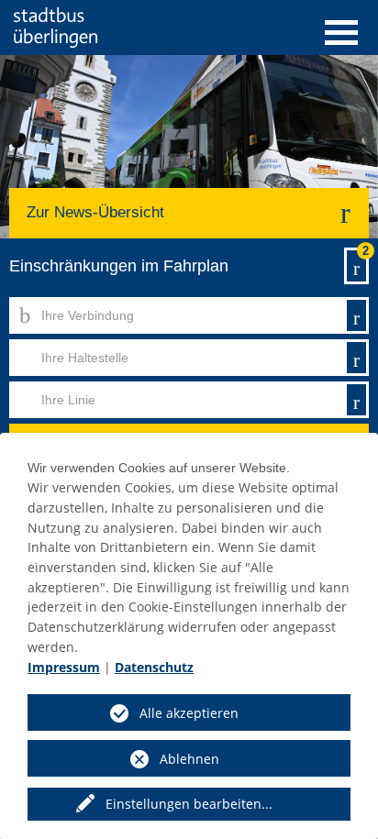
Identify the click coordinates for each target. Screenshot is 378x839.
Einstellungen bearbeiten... (189, 803)
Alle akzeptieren (189, 713)
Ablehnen (189, 758)
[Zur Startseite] (55, 27)
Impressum (64, 667)
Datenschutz (154, 667)
